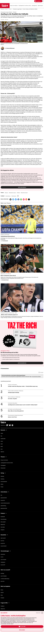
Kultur (2, 441)
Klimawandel (3, 468)
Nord (1, 449)
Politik (2, 433)
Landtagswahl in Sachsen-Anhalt (7, 462)
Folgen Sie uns (3, 425)
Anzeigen (2, 597)
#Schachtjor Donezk (24, 192)
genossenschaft (4, 497)
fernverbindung (3, 519)
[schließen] (42, 613)
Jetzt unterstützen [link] (22, 187)
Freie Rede (3, 527)
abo (1, 495)
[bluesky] (10, 425)
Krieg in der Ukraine (4, 460)
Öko (1, 436)
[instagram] (12, 425)
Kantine (2, 592)
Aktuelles (2, 476)
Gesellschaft (3, 438)
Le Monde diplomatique (5, 578)
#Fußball (18, 192)
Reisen (2, 589)
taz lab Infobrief (3, 546)
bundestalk (3, 516)
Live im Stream (3, 559)
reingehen (2, 529)
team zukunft (3, 538)
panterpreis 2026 (4, 508)
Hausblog (2, 478)
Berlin (2, 446)
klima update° (3, 521)
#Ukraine (6, 192)
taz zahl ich (3, 500)
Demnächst (3, 554)
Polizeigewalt (3, 465)
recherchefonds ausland (5, 503)
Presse (2, 486)
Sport (2, 443)
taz (3, 422)
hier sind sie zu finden (36, 376)
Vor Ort (2, 556)
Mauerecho (3, 524)
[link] (14, 5)
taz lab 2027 (3, 564)
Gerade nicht (38, 612)
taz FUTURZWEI (4, 576)
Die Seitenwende (4, 481)
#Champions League (12, 192)
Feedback (2, 606)
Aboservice (3, 608)
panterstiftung (3, 505)
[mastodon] (7, 425)
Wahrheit (2, 451)
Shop (2, 595)
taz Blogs (2, 573)
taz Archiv (2, 581)
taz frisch (2, 540)
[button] (42, 1)
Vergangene (3, 562)
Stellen (2, 484)
